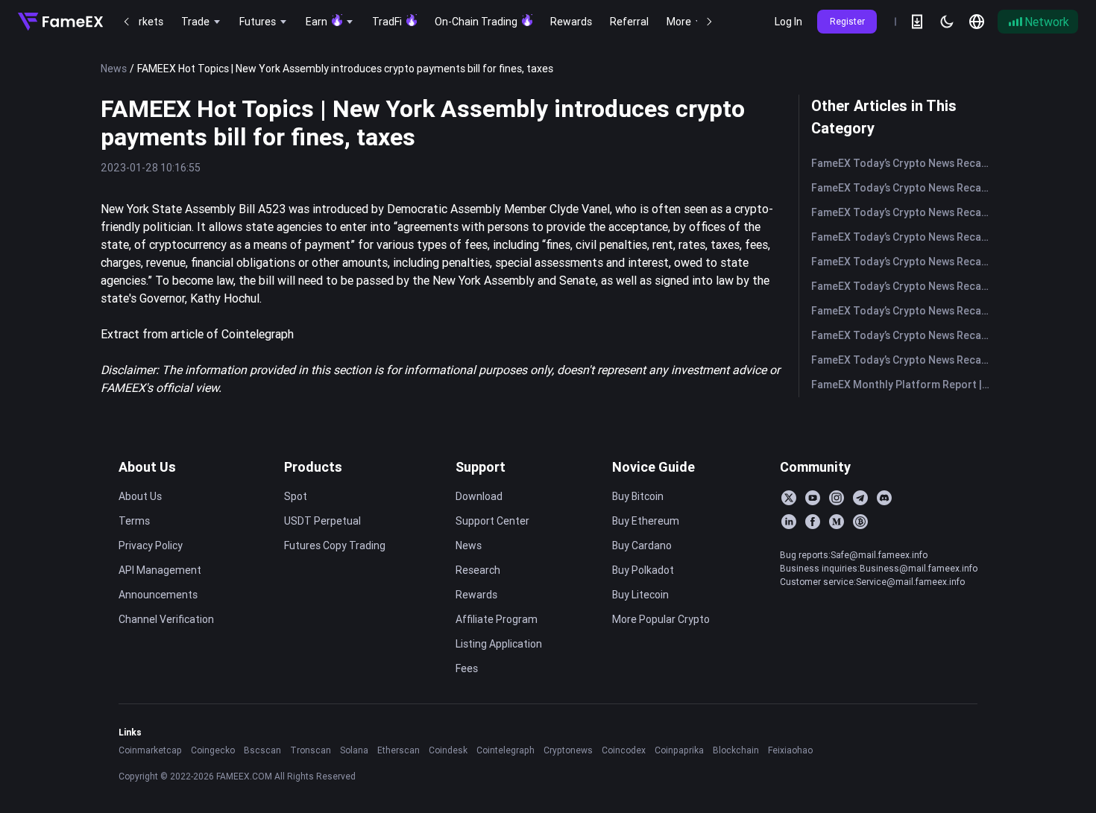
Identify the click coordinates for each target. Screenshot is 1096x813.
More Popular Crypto (661, 619)
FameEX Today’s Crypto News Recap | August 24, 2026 (903, 261)
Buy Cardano (642, 545)
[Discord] (884, 498)
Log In (788, 21)
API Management (160, 570)
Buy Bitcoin (638, 496)
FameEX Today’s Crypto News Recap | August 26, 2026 (903, 212)
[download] (917, 22)
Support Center (492, 521)
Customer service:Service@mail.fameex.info (872, 581)
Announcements (158, 594)
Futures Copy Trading (334, 545)
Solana (354, 750)
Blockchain (736, 750)
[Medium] (836, 522)
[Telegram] (860, 498)
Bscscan (262, 750)
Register (847, 21)
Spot (295, 496)
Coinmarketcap (150, 750)
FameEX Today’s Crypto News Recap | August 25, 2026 (903, 237)
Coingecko (213, 750)
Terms (134, 521)
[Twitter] (789, 498)
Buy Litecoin (640, 594)
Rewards (476, 594)
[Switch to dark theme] (947, 22)
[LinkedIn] (789, 522)
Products (313, 466)
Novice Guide (653, 466)
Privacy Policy (151, 545)
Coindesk (448, 750)
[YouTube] (813, 498)
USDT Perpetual (322, 521)
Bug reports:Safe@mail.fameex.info (853, 554)
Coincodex (624, 750)
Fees (467, 668)
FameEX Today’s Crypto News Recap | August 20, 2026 (903, 310)
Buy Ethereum (645, 521)
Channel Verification (166, 619)
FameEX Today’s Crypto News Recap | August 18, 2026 (903, 360)
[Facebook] (813, 522)
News (114, 68)
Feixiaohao (790, 750)
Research (478, 570)
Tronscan (310, 750)
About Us (147, 466)
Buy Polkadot (643, 570)
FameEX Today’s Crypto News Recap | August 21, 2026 (903, 286)
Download (479, 496)
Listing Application (499, 644)
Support (481, 466)
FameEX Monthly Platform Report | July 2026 (903, 384)
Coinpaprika (679, 750)
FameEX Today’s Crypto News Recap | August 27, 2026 (903, 187)
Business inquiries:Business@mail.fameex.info (878, 568)
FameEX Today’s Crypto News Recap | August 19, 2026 (903, 335)
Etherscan (398, 750)
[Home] (60, 21)
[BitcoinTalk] (860, 522)
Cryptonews (568, 750)
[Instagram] (836, 498)
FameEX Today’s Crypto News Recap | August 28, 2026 (903, 163)
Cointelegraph (505, 750)
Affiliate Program (497, 619)
